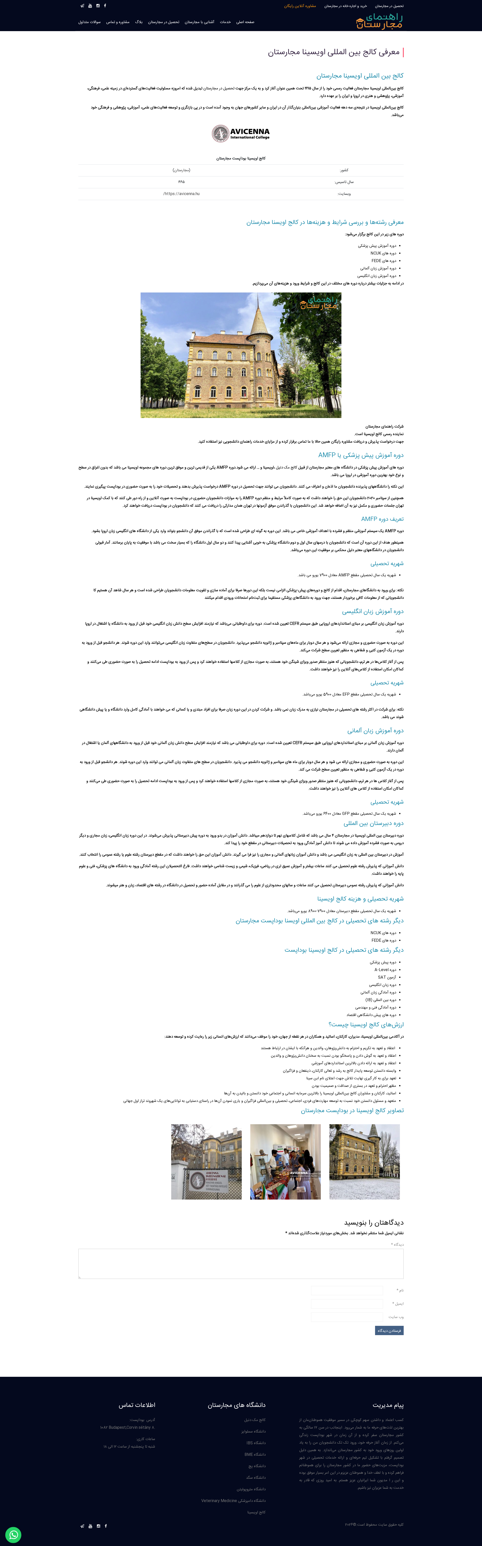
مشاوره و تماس (118, 22)
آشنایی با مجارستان (199, 22)
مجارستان (181, 170)
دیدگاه (397, 1245)
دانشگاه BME (255, 1455)
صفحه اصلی (245, 22)
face (105, 5)
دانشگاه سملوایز (254, 1432)
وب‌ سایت (396, 1317)
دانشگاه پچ (257, 1466)
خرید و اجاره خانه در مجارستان (345, 6)
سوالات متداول (89, 22)
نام (400, 1290)
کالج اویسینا (256, 1512)
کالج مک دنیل (255, 1420)
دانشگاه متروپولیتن (251, 1489)
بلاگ (139, 22)
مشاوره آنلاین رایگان (300, 6)
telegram (82, 5)
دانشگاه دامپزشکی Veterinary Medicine (233, 1501)
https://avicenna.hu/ (181, 194)
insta (98, 5)
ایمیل (398, 1304)
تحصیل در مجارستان (389, 6)
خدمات (225, 22)
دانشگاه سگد (256, 1478)
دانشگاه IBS (256, 1443)
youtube (90, 5)
